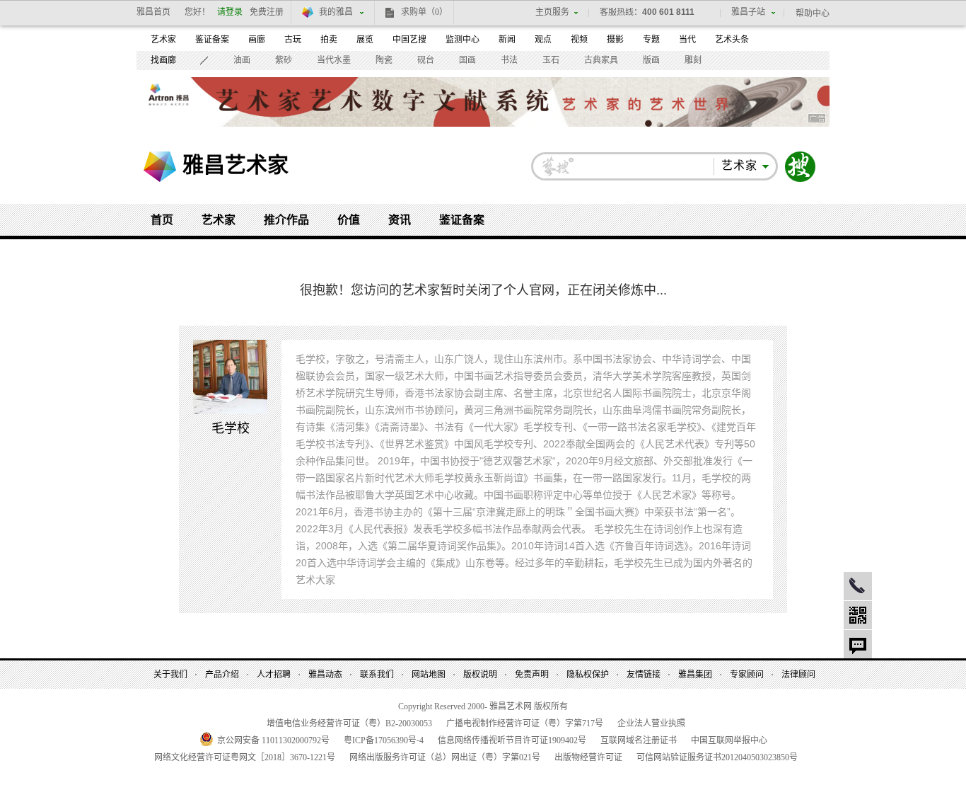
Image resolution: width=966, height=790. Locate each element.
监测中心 (462, 40)
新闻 (507, 40)
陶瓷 (384, 60)
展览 (364, 40)
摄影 (615, 40)
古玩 (292, 40)
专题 (651, 40)
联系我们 (377, 675)
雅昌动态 (325, 675)
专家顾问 (747, 675)
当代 (687, 40)
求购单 (424, 12)
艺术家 (163, 40)
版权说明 (480, 675)
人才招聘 (274, 675)
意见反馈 (858, 644)
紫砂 (283, 60)
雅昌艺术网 (160, 166)
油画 (241, 60)
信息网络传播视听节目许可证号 (512, 740)
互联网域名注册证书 (638, 740)
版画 (651, 60)
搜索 (800, 166)
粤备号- (384, 740)
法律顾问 (798, 675)
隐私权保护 (587, 675)
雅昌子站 (748, 12)
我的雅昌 (336, 12)
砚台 (425, 60)
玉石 (550, 60)
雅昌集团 (695, 675)
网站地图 (429, 675)
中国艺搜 (409, 40)
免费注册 (267, 12)
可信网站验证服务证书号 (717, 757)
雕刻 (693, 60)
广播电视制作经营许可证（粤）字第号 (524, 723)
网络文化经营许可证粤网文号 (244, 757)
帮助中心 (813, 13)
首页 (162, 220)
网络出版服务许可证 (444, 757)
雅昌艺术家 (235, 164)
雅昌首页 (153, 12)
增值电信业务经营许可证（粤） (349, 723)
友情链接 (644, 675)
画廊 (256, 40)
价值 (348, 220)
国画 (467, 60)
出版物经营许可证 (588, 757)
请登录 (230, 12)
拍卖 (328, 40)
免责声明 (532, 675)
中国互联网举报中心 (729, 740)
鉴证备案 (212, 40)
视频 (579, 40)
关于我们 (170, 675)
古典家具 (601, 60)
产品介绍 (222, 675)
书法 (509, 60)
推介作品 (286, 220)
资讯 (399, 220)
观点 (543, 40)
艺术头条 (732, 40)
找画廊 (163, 60)
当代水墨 (334, 60)
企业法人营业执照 (651, 723)
